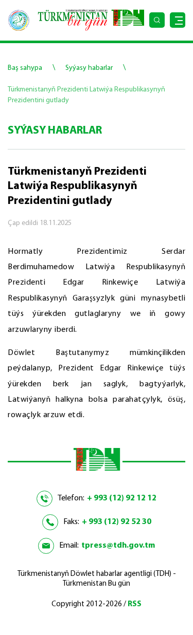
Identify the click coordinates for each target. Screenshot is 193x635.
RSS (135, 604)
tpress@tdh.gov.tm (118, 545)
